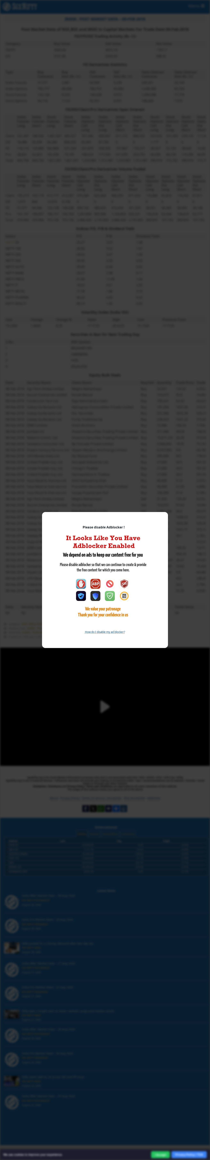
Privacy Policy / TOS (189, 1154)
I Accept (160, 1155)
